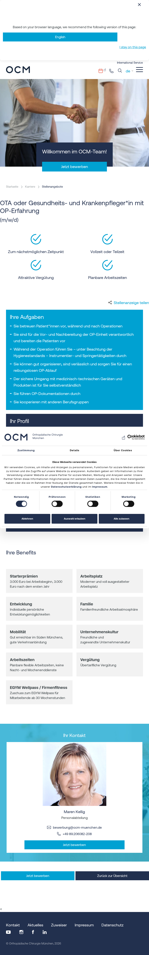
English (60, 37)
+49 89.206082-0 (112, 71)
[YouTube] (8, 932)
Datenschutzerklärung (66, 486)
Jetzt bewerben (74, 845)
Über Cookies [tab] (123, 450)
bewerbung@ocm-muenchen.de (77, 827)
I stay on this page (133, 47)
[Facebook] (33, 932)
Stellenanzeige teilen (131, 302)
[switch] (57, 504)
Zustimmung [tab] (26, 450)
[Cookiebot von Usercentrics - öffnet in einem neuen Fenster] (128, 437)
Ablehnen (27, 518)
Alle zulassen (121, 518)
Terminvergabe (103, 71)
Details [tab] (74, 450)
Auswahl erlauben (74, 518)
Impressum (99, 486)
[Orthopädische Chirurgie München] (18, 69)
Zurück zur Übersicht (112, 876)
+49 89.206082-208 (77, 834)
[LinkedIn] (45, 932)
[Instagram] (21, 932)
